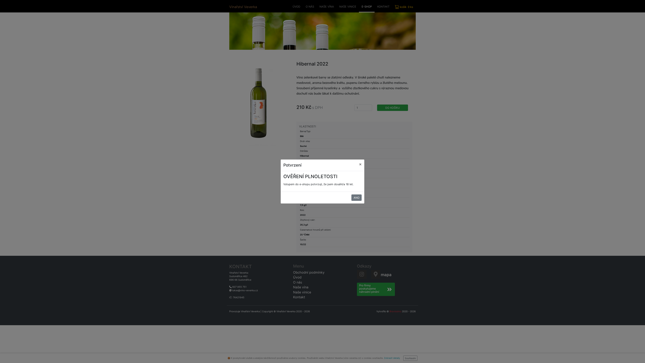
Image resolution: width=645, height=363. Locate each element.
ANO (356, 197)
